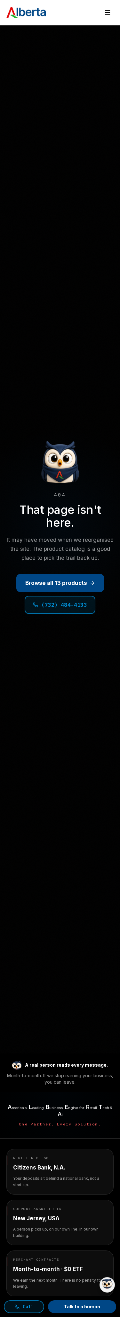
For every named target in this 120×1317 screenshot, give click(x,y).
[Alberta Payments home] (26, 12)
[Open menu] (107, 12)
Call (28, 1307)
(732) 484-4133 (64, 604)
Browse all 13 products (56, 583)
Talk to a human (82, 1306)
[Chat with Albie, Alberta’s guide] (107, 1285)
